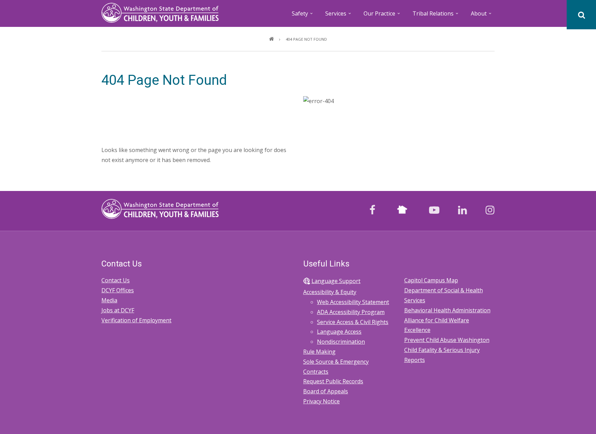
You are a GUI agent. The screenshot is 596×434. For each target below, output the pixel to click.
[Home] (160, 12)
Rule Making (319, 351)
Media (109, 300)
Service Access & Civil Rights (352, 322)
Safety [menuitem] (303, 16)
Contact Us (115, 280)
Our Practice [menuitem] (382, 16)
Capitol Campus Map (431, 280)
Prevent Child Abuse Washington (446, 340)
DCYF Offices (117, 290)
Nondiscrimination (341, 341)
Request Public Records (333, 381)
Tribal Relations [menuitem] (436, 16)
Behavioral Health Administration (447, 310)
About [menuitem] (482, 16)
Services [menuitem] (338, 16)
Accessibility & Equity (329, 292)
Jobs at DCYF (117, 310)
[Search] (581, 14)
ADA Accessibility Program (351, 312)
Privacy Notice (321, 401)
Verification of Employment (136, 320)
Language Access (339, 331)
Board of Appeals (325, 391)
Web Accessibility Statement (353, 302)
